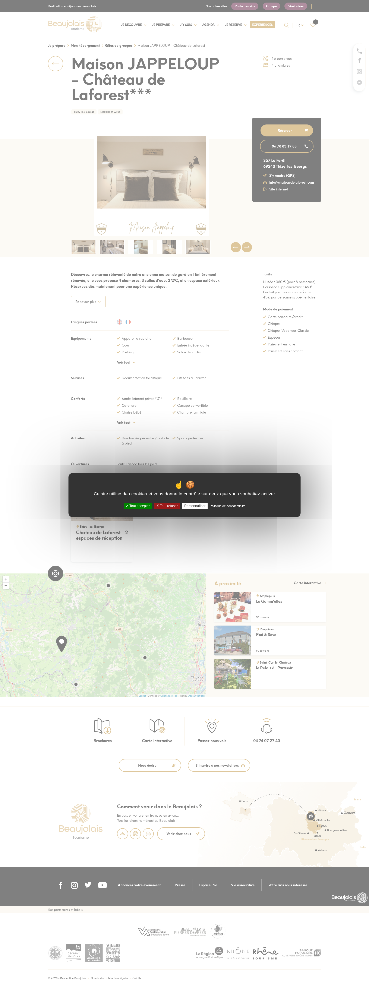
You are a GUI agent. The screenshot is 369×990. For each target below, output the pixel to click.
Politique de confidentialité (227, 506)
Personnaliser (194, 506)
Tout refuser (168, 506)
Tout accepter (139, 506)
